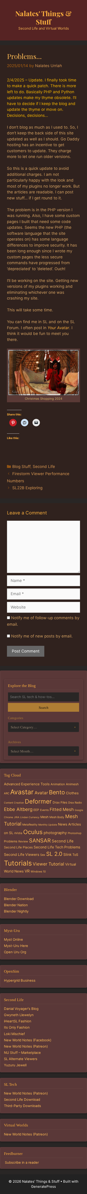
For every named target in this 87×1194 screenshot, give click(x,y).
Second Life (44, 466)
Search (43, 707)
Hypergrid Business (19, 980)
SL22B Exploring (27, 488)
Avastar (22, 792)
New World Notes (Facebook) (27, 1040)
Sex (42, 855)
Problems (10, 841)
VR (27, 871)
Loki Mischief (14, 1034)
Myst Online (13, 939)
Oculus (33, 831)
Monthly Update (47, 824)
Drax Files (60, 802)
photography (55, 832)
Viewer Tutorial (48, 864)
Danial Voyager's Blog (21, 1009)
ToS (75, 855)
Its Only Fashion (17, 1027)
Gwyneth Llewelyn (19, 1015)
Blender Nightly (16, 911)
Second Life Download (22, 1100)
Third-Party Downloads (22, 1106)
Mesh (44, 817)
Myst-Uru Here (16, 946)
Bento (57, 792)
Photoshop (74, 833)
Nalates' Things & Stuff (43, 17)
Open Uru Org (15, 952)
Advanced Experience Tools (27, 784)
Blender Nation (16, 905)
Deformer (38, 801)
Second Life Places (18, 847)
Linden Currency (29, 817)
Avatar (41, 792)
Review (23, 841)
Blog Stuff (21, 466)
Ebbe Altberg (18, 809)
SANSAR (40, 840)
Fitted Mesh (62, 809)
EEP (36, 810)
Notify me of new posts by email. (42, 636)
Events (44, 810)
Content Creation (14, 802)
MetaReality (29, 824)
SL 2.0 (54, 854)
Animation (58, 784)
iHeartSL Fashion (17, 1021)
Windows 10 (38, 871)
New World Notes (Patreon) (26, 1046)
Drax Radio (75, 802)
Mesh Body (56, 817)
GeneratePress (43, 1186)
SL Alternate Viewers (20, 1059)
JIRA (16, 817)
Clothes (72, 793)
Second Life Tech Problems (57, 847)
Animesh (72, 784)
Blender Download (19, 899)
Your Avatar (58, 327)
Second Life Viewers (21, 854)
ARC (6, 793)
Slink (67, 854)
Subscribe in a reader (22, 1162)
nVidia (18, 833)
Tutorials (18, 863)
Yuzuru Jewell (15, 1065)
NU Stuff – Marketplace (22, 1053)
